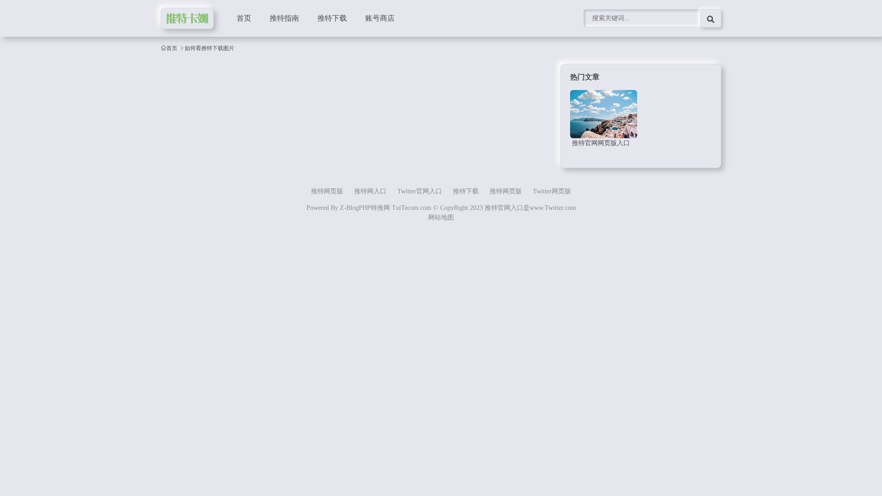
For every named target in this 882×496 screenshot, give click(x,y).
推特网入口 (370, 191)
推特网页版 (327, 191)
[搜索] (711, 18)
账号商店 (380, 18)
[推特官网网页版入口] (603, 114)
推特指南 (284, 18)
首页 (244, 18)
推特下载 (332, 18)
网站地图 (441, 217)
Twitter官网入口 (419, 191)
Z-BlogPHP (355, 207)
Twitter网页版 (552, 191)
